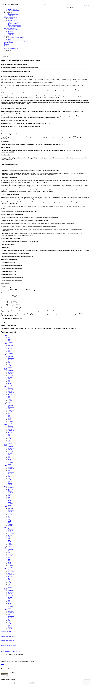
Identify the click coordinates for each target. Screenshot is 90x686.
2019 (5, 445)
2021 (5, 404)
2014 (5, 548)
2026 (5, 335)
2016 (5, 506)
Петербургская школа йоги (12, 48)
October (10, 373)
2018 (5, 465)
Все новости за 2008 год (8, 640)
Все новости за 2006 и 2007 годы (10, 645)
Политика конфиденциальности (10, 651)
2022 (5, 386)
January (10, 367)
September (11, 347)
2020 (5, 424)
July (9, 337)
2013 (5, 568)
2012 (5, 589)
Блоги (2, 664)
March (9, 340)
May (9, 350)
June (9, 339)
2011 (5, 609)
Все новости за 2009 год (8, 636)
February (10, 342)
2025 (5, 343)
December (10, 345)
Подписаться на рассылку (10, 4)
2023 (5, 369)
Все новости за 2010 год (8, 631)
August (10, 348)
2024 (5, 354)
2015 (5, 527)
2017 (5, 486)
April (9, 366)
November (11, 358)
